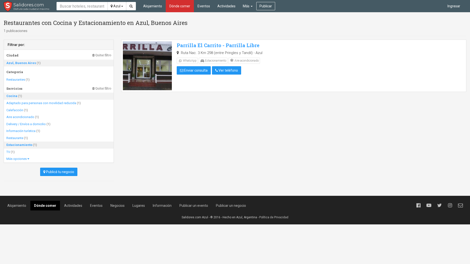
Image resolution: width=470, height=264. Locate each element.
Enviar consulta (195, 70)
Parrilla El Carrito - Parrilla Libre (218, 45)
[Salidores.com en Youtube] (429, 205)
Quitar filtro (102, 55)
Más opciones (16, 159)
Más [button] (246, 6)
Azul (117, 6)
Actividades (226, 6)
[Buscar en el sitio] (131, 6)
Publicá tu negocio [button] (59, 172)
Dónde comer (179, 6)
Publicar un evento (193, 206)
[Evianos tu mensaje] (460, 205)
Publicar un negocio (231, 206)
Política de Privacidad (273, 217)
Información (162, 206)
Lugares (138, 206)
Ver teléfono (228, 70)
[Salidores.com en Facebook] (418, 205)
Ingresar (453, 6)
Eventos (204, 6)
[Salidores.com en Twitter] (439, 205)
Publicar (265, 6)
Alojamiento (152, 6)
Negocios (117, 206)
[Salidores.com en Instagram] (450, 205)
